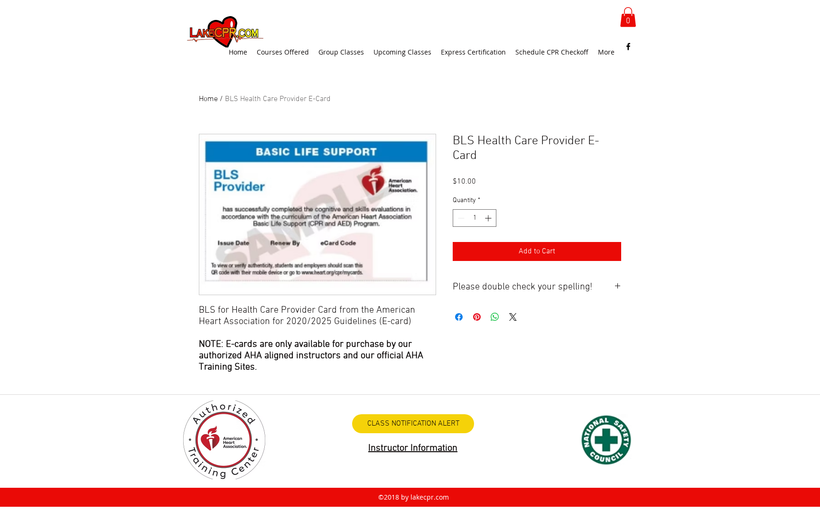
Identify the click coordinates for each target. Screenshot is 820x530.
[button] (628, 17)
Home (208, 99)
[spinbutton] (474, 218)
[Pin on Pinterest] (477, 317)
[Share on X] (513, 317)
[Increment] (489, 218)
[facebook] (628, 46)
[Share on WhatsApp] (495, 317)
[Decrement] (460, 218)
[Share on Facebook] (459, 317)
